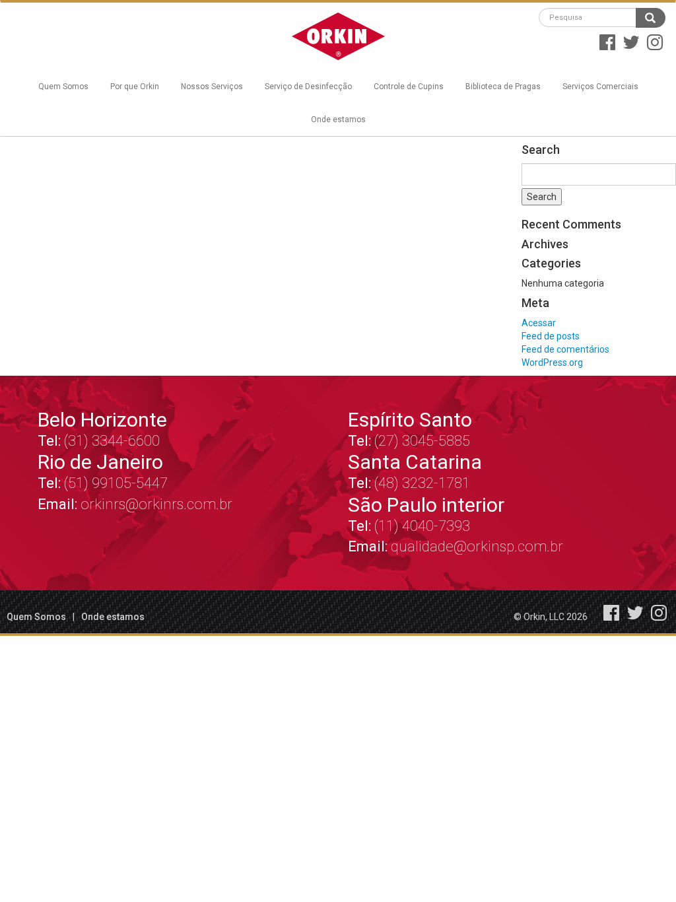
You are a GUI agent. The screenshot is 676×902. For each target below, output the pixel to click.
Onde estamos (338, 119)
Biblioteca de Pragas (503, 86)
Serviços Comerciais (600, 86)
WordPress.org (552, 362)
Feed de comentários (565, 349)
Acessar (539, 323)
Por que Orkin (134, 86)
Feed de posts (551, 336)
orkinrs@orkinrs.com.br (156, 504)
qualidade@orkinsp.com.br (477, 546)
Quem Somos (63, 86)
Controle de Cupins (409, 86)
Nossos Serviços (212, 86)
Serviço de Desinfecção (308, 86)
